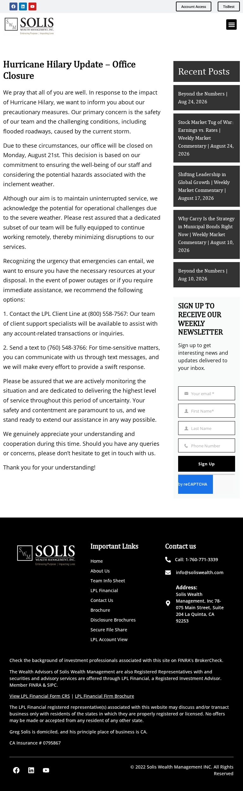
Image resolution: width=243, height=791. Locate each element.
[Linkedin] (23, 6)
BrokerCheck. (209, 660)
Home (96, 561)
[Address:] (168, 603)
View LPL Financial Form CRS (39, 696)
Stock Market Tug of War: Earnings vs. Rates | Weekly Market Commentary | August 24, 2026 (206, 138)
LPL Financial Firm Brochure (104, 696)
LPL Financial (104, 590)
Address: (186, 587)
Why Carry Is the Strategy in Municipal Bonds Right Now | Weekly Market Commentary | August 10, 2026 (206, 235)
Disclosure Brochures (113, 620)
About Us (100, 571)
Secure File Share (108, 630)
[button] (231, 24)
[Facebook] (13, 6)
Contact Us (101, 600)
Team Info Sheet (107, 581)
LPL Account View (109, 639)
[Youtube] (32, 6)
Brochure (100, 610)
